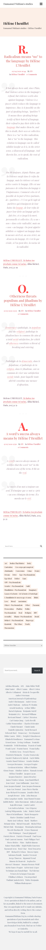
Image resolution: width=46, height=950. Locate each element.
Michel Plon (36, 824)
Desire (37, 571)
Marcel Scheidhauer (15, 814)
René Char (22, 849)
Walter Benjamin (32, 880)
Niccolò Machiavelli (15, 830)
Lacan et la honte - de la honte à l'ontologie (21, 594)
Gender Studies (32, 761)
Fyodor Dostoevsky (31, 755)
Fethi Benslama (20, 745)
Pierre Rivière (12, 842)
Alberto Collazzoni (13, 692)
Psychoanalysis (10, 613)
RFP (8, 852)
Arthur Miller (30, 708)
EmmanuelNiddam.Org (14, 916)
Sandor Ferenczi (30, 855)
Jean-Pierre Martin (30, 789)
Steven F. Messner (12, 864)
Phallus (19, 609)
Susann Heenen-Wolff (30, 864)
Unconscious (9, 628)
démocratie (27, 361)
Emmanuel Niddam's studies (18, 3)
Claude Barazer (16, 727)
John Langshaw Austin (14, 799)
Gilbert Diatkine (30, 767)
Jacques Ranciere (15, 777)
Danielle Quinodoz (15, 730)
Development (34, 733)
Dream (7, 575)
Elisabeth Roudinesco (14, 739)
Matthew (34, 820)
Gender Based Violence (15, 761)
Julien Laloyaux (36, 802)
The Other (18, 624)
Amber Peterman (22, 695)
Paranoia (36, 605)
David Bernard (31, 730)
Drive (15, 575)
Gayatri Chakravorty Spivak (17, 758)
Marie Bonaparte (31, 814)
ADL (22, 686)
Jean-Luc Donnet (14, 789)
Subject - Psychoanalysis (14, 620)
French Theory (29, 752)
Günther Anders (21, 770)
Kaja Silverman (16, 805)
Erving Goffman (23, 742)
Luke (25, 811)
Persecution (9, 609)
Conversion (20, 571)
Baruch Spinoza (15, 711)
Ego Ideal (8, 578)
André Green (31, 702)
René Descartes (34, 849)
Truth (27, 624)
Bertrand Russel (14, 717)
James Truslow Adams (15, 780)
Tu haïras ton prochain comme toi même (18, 262)
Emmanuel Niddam (23, 897)
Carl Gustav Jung (16, 720)
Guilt (28, 586)
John (23, 795)
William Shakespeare (23, 883)
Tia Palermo (34, 871)
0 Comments (31, 74)
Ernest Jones (11, 742)
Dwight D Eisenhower (32, 736)
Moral (13, 601)
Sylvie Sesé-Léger (31, 867)
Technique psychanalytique (17, 871)
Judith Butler (8, 802)
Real (20, 613)
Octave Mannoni (31, 830)
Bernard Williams (29, 714)
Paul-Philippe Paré (32, 839)
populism (36, 327)
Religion (28, 613)
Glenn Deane (8, 770)
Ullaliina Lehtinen (15, 877)
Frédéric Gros (15, 752)
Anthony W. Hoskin (29, 705)
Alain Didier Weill (32, 686)
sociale (10, 376)
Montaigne (19, 827)
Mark (27, 820)
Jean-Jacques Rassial (12, 786)
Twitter (39, 925)
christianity (9, 571)
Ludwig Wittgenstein (13, 811)
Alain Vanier (10, 689)
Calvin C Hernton (30, 717)
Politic (27, 609)
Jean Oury (35, 783)
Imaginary (33, 590)
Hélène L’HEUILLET (12, 260)
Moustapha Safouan (33, 827)
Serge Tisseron (15, 858)
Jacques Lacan (30, 773)
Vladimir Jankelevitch (15, 880)
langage (19, 207)
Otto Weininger (15, 833)
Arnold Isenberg (16, 708)
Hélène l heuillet (18, 74)
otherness (13, 343)
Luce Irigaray (31, 808)
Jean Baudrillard (32, 780)
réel (29, 498)
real (24, 472)
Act (6, 563)
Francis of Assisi (34, 745)
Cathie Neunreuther (14, 723)
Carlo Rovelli (30, 720)
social (15, 339)
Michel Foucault (23, 824)
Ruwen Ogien (32, 852)
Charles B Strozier (31, 723)
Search (37, 670)
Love (6, 601)
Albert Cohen (34, 689)
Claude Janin (29, 727)
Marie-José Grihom (15, 820)
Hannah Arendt (36, 770)
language (11, 127)
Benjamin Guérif (29, 711)
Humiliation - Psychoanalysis (15, 590)
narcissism (22, 601)
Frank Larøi (10, 748)
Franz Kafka (34, 748)
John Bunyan (32, 795)
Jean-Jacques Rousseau (31, 786)
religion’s (21, 331)
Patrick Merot (9, 836)
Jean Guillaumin (22, 783)
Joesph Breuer (14, 795)
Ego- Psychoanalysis (27, 575)
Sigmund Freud (29, 858)
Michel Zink (8, 827)
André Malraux (14, 705)
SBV (35, 613)
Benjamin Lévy (15, 714)
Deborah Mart (11, 733)
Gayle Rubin (34, 758)
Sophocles (31, 861)
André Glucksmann (16, 702)
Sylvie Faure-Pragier (14, 867)
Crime (29, 571)
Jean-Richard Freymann (16, 792)
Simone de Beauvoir (17, 861)
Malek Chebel (34, 811)
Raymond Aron (10, 849)
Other (27, 605)
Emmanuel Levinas (32, 739)
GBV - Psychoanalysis (13, 582)
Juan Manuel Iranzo (32, 799)
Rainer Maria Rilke (12, 845)
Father (17, 578)
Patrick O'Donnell (24, 836)
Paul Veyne (37, 836)
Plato (22, 842)
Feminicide (8, 745)
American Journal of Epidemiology (22, 698)
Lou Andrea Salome (16, 808)
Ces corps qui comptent (24, 567)
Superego (29, 620)
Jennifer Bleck (33, 792)
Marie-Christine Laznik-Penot (22, 817)
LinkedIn (24, 929)
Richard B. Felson (19, 852)
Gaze (24, 578)
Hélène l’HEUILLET (12, 512)
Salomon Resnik (14, 855)
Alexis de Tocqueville (30, 692)
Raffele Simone (32, 842)
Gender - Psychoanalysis (14, 586)
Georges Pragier (31, 764)
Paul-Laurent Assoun (14, 839)
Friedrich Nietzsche (14, 755)
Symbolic (8, 624)
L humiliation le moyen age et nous (18, 597)
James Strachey (30, 777)
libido (36, 597)
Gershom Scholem (15, 767)
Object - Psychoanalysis (13, 605)
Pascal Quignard (29, 833)
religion (10, 368)
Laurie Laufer (29, 805)
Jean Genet (10, 783)
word (11, 460)
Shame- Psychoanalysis (23, 616)
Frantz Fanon (22, 748)
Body (29, 563)
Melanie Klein (9, 824)
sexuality (8, 616)
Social (37, 616)
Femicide (35, 742)
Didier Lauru (9, 736)
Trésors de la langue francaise (22, 874)
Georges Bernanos (14, 764)
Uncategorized (30, 877)
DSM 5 (18, 736)
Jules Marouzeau (22, 802)
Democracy (10, 327)
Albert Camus (21, 689)
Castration (8, 567)
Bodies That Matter (17, 563)
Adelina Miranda (12, 686)
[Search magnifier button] (41, 546)
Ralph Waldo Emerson (31, 845)
